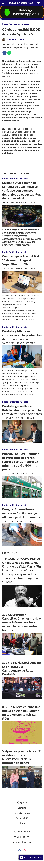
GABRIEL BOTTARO (15, 39)
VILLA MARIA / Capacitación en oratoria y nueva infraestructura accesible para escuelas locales (21, 622)
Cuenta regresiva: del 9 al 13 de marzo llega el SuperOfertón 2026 (20, 260)
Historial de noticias (22, 812)
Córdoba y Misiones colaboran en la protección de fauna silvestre (22, 335)
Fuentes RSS (22, 818)
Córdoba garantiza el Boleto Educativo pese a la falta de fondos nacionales (22, 410)
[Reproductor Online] (22, 19)
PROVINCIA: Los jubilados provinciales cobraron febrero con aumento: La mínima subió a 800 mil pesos (20, 461)
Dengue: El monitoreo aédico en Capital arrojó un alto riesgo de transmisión (22, 513)
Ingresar (23, 802)
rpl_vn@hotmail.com (22, 842)
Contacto (22, 807)
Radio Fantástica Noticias (15, 24)
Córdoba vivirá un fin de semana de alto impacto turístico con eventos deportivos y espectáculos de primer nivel (21, 190)
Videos (22, 823)
